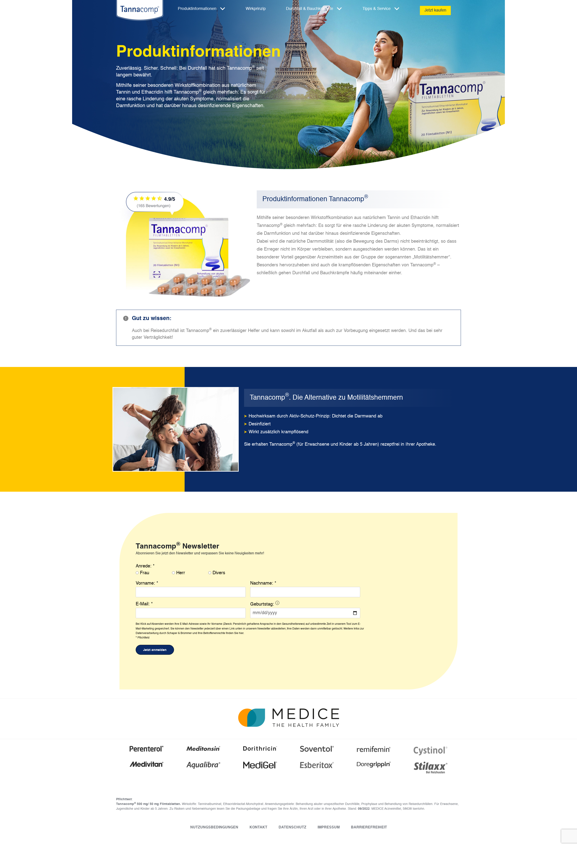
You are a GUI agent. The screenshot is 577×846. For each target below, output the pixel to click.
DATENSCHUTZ (292, 827)
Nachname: (263, 583)
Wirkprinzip (256, 9)
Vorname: (147, 583)
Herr (180, 573)
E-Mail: (144, 604)
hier (241, 633)
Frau (144, 573)
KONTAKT (258, 827)
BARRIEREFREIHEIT (369, 827)
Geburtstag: (285, 605)
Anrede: (145, 566)
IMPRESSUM (329, 827)
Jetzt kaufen (435, 10)
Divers (219, 573)
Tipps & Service (376, 9)
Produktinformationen (197, 9)
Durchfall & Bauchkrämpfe (309, 9)
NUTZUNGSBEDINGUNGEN (214, 827)
